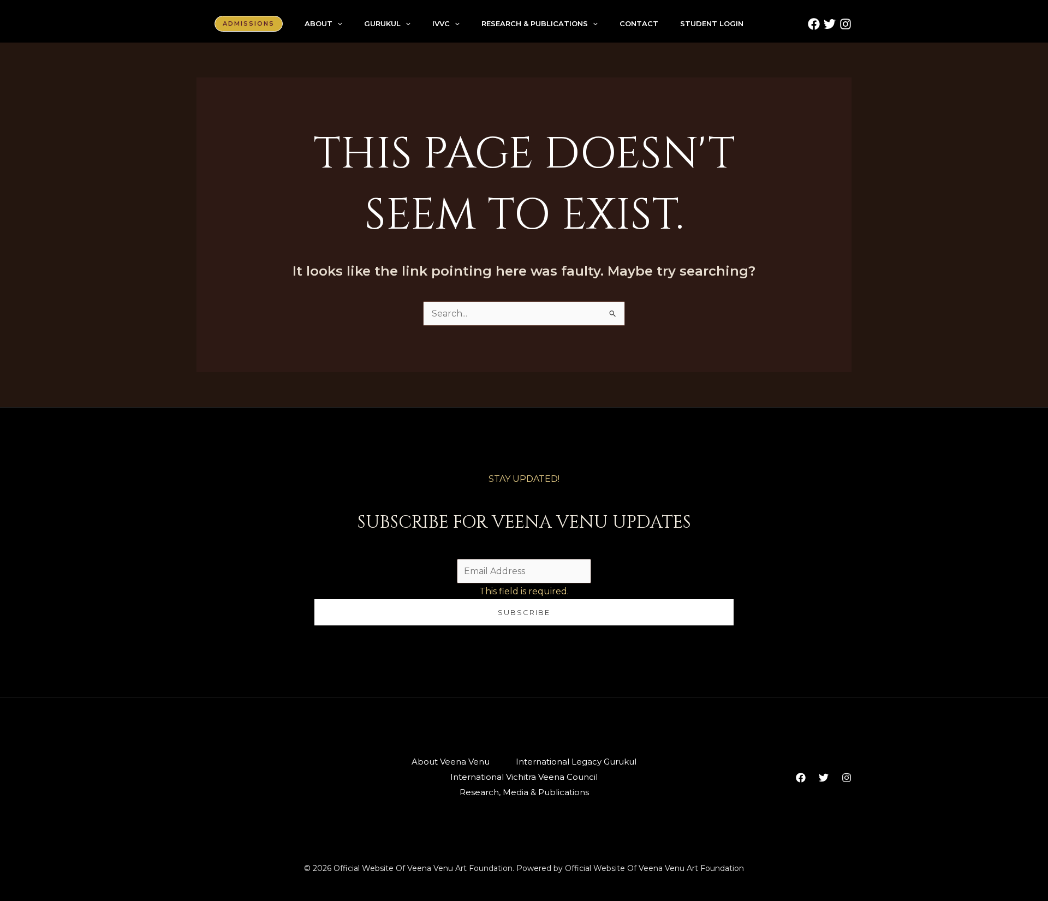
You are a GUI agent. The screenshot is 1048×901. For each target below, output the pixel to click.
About (318, 23)
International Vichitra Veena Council (524, 777)
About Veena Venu (451, 761)
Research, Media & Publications (524, 792)
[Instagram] (845, 24)
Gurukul (382, 23)
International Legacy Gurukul (576, 761)
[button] (249, 24)
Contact (639, 23)
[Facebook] (814, 24)
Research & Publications (534, 23)
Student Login (711, 23)
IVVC (441, 23)
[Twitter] (830, 24)
